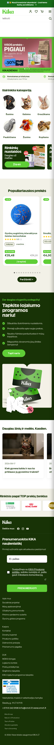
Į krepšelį (21, 261)
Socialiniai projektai (10, 602)
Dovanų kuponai (9, 634)
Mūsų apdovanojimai (11, 606)
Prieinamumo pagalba (12, 646)
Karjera (5, 626)
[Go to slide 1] (24, 68)
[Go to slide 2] (27, 68)
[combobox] (27, 19)
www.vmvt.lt (39, 708)
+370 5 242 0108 (10, 708)
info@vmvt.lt (26, 708)
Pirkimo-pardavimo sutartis (14, 614)
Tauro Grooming (11, 728)
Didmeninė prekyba (11, 642)
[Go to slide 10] (35, 272)
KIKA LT (36, 735)
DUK (4, 655)
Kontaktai (6, 630)
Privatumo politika (10, 638)
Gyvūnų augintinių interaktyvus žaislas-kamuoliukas (21, 234)
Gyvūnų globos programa (13, 618)
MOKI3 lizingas (9, 659)
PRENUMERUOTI (27, 588)
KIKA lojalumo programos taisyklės (17, 675)
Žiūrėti (17, 164)
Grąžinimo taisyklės (11, 671)
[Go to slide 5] (23, 272)
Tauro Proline (10, 721)
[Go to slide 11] (37, 272)
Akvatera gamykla (11, 725)
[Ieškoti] (51, 19)
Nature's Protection (12, 718)
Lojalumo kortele (9, 663)
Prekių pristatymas (10, 667)
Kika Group (9, 714)
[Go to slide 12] (39, 272)
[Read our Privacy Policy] (45, 579)
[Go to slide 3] (29, 68)
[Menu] (50, 11)
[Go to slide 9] (32, 272)
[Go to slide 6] (25, 272)
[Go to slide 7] (28, 272)
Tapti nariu (14, 353)
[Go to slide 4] (21, 272)
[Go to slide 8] (30, 272)
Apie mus (6, 598)
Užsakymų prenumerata (13, 610)
